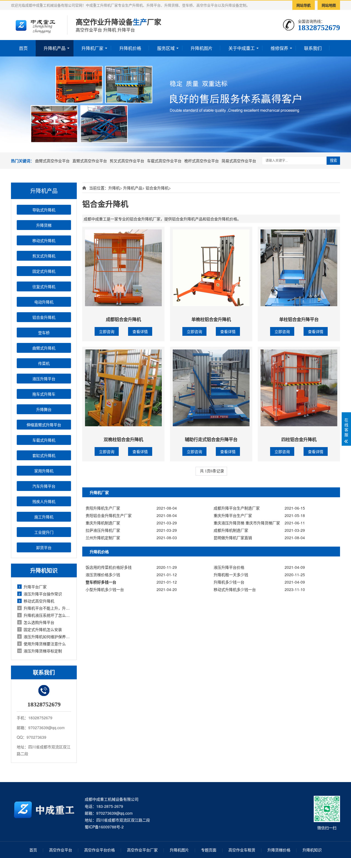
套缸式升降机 (43, 455)
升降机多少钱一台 (229, 582)
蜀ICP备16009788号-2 (104, 826)
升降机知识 (312, 850)
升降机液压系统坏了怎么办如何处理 (45, 615)
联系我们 (313, 48)
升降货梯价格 (278, 850)
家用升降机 (43, 470)
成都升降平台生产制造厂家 (237, 508)
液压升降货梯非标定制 (40, 651)
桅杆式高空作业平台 (201, 160)
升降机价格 (130, 48)
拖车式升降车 (43, 394)
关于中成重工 (241, 48)
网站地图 (329, 5)
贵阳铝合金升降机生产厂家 (109, 515)
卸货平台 (44, 547)
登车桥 (44, 332)
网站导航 (303, 5)
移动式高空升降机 (36, 601)
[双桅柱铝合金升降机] (123, 388)
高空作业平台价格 (99, 850)
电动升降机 (43, 302)
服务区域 (166, 48)
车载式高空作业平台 (164, 160)
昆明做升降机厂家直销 (233, 537)
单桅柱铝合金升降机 (211, 319)
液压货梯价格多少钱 (103, 574)
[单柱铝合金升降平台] (299, 267)
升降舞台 (44, 409)
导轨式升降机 (43, 209)
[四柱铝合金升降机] (299, 388)
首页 (23, 48)
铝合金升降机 (43, 317)
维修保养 (279, 48)
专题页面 (208, 850)
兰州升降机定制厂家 (103, 537)
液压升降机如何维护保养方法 (45, 636)
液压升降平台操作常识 (40, 593)
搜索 (333, 160)
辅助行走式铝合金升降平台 (211, 439)
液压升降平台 (43, 378)
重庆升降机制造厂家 (103, 522)
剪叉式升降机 (43, 255)
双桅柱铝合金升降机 (123, 439)
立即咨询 (106, 331)
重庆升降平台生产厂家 (233, 515)
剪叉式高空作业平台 (127, 160)
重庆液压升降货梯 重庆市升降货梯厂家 (247, 522)
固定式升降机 (43, 271)
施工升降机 (43, 516)
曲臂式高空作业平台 (52, 160)
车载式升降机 (43, 440)
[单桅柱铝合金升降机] (211, 267)
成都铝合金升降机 (123, 319)
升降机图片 (202, 48)
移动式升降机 (43, 240)
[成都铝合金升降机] (123, 267)
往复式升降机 (43, 286)
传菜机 (44, 363)
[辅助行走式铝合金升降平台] (211, 388)
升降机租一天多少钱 (231, 574)
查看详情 (140, 331)
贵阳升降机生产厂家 (103, 508)
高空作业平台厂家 (142, 850)
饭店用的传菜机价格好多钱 (109, 567)
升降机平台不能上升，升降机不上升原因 (45, 608)
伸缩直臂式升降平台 (44, 424)
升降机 (114, 188)
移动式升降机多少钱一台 (235, 589)
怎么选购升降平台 (36, 622)
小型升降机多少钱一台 (105, 589)
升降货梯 (44, 225)
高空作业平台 (60, 850)
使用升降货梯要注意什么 (42, 643)
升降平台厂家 (33, 586)
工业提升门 (43, 532)
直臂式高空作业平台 (89, 160)
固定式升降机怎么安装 (40, 629)
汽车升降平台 (43, 486)
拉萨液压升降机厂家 (103, 530)
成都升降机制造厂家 (231, 530)
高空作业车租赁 (241, 850)
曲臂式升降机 (43, 348)
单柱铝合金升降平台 (299, 319)
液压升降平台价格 (229, 567)
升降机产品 (55, 48)
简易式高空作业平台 (239, 160)
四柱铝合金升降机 (298, 439)
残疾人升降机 (43, 501)
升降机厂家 (92, 48)
